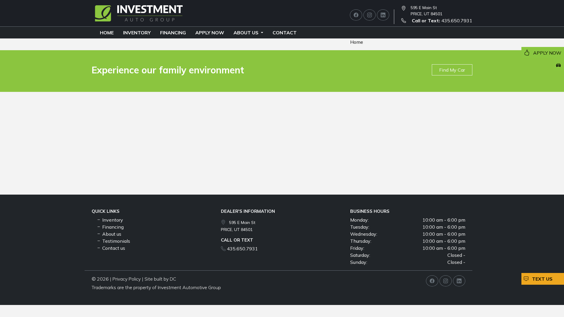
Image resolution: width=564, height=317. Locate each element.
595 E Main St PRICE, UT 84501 (426, 10)
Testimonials (115, 241)
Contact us (113, 248)
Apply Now (209, 33)
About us (247, 33)
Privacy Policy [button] (127, 279)
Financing (112, 227)
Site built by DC (160, 279)
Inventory (137, 33)
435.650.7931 (442, 20)
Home (107, 33)
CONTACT (285, 33)
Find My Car (452, 70)
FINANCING (173, 33)
